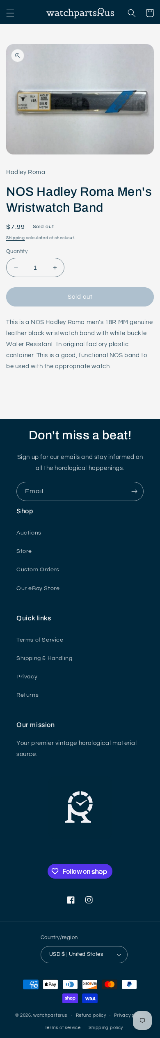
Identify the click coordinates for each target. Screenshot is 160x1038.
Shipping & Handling (44, 658)
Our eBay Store (37, 588)
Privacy (26, 677)
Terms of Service (40, 640)
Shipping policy (106, 1027)
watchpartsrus (50, 1015)
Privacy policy (129, 1015)
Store (24, 551)
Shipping (15, 238)
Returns (27, 695)
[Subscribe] (134, 491)
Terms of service (63, 1027)
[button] (10, 13)
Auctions (28, 533)
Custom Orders (37, 570)
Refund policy (91, 1015)
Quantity (16, 251)
